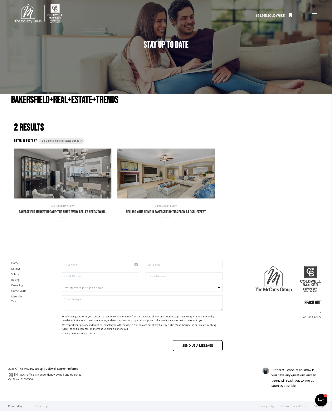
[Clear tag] (81, 140)
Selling (15, 274)
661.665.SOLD (312, 317)
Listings (16, 268)
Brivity (26, 406)
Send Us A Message (198, 345)
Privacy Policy (267, 406)
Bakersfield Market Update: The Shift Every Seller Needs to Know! (64, 212)
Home (15, 263)
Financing (17, 285)
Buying (15, 279)
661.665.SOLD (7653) (270, 15)
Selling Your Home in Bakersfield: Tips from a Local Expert (166, 212)
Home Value (18, 291)
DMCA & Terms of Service (294, 406)
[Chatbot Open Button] (321, 400)
